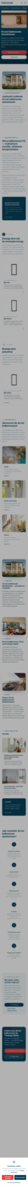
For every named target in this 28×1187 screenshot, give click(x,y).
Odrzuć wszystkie (20, 1177)
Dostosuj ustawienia (15, 1182)
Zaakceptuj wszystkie (8, 1177)
